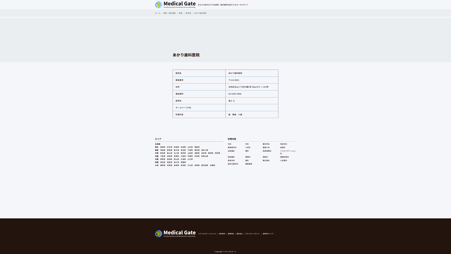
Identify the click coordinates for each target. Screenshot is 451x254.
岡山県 (176, 159)
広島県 (183, 159)
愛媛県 (183, 162)
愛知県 (217, 153)
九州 (157, 165)
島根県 (169, 159)
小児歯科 (283, 160)
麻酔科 (265, 157)
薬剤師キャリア (268, 234)
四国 (157, 162)
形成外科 (283, 144)
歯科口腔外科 (233, 164)
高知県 (162, 162)
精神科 (248, 157)
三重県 (162, 156)
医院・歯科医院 (170, 13)
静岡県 (210, 153)
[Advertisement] (225, 34)
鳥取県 (162, 159)
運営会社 (240, 234)
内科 (229, 144)
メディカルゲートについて (207, 234)
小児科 (248, 147)
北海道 (157, 144)
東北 (157, 147)
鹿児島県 (204, 165)
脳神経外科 (232, 147)
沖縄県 (212, 165)
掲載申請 (231, 234)
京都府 (176, 156)
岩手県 (169, 147)
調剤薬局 (248, 164)
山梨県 (190, 153)
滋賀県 (169, 156)
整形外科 (266, 144)
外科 (247, 144)
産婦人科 (266, 147)
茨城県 (162, 150)
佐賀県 (169, 165)
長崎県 (176, 165)
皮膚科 (282, 147)
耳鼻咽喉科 (267, 151)
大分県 (190, 165)
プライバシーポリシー (252, 234)
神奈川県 (204, 150)
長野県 (197, 153)
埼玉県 (183, 150)
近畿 (157, 156)
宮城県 (176, 147)
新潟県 (162, 153)
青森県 (162, 147)
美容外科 (231, 160)
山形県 (190, 147)
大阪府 (183, 156)
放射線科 (231, 157)
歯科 (247, 160)
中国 (157, 159)
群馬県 (169, 150)
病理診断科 (284, 157)
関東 (181, 13)
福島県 (197, 147)
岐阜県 (203, 153)
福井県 (183, 153)
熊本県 (183, 165)
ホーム (157, 13)
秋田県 (183, 147)
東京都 (188, 13)
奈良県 (197, 156)
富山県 (169, 153)
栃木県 (176, 150)
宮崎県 (197, 165)
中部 (157, 153)
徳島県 (169, 162)
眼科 (247, 151)
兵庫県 (190, 156)
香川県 (176, 162)
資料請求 (222, 234)
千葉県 (190, 150)
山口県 (190, 159)
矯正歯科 (266, 160)
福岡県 (162, 165)
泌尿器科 (231, 151)
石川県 (176, 153)
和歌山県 (204, 156)
